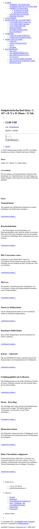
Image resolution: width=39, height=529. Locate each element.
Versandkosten (14, 127)
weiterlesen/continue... (8, 216)
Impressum (13, 499)
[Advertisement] (19, 87)
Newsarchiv (14, 509)
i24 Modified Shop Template (24, 521)
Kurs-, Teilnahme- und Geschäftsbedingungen (17, 504)
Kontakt (12, 497)
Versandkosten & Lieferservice (20, 501)
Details (7, 146)
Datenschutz (14, 507)
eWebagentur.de (23, 523)
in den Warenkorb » (12, 140)
